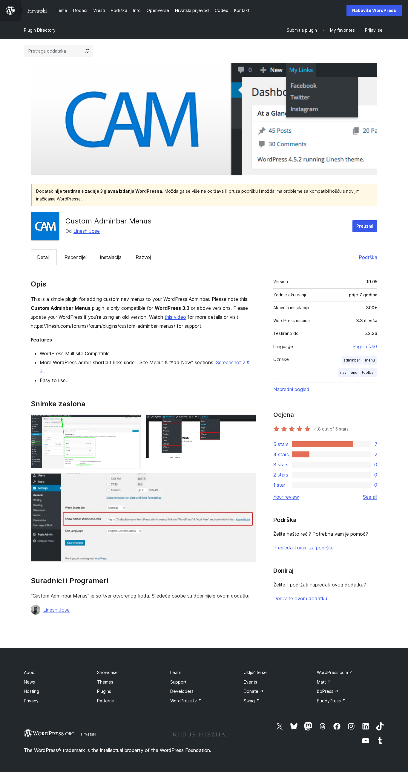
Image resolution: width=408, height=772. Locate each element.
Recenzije (75, 257)
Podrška (368, 257)
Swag (252, 700)
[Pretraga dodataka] (87, 51)
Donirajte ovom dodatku (300, 598)
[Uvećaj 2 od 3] (248, 422)
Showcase (107, 672)
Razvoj (143, 257)
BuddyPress (331, 700)
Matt (324, 681)
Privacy (31, 700)
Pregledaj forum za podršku (303, 548)
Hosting (31, 691)
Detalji (43, 257)
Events (250, 681)
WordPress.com (335, 672)
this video (175, 317)
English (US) (365, 346)
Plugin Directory (40, 30)
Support (178, 681)
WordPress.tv (186, 700)
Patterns (105, 700)
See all (370, 497)
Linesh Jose (86, 231)
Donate (253, 691)
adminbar (351, 360)
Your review (286, 497)
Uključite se (255, 672)
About (30, 672)
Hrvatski (88, 734)
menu (370, 360)
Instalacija (111, 257)
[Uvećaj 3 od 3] (248, 481)
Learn (175, 672)
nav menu (348, 372)
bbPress (327, 691)
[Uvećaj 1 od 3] (133, 422)
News (29, 681)
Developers (182, 691)
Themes (105, 681)
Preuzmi (364, 226)
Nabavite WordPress (374, 10)
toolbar (368, 372)
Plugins (104, 691)
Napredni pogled (291, 389)
